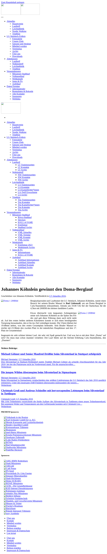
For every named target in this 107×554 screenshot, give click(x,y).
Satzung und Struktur (21, 44)
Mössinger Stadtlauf (21, 74)
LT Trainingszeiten (26, 165)
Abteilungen (12, 59)
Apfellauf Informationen (28, 260)
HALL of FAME (25, 222)
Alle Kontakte (18, 94)
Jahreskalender (18, 89)
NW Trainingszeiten (27, 175)
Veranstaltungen (14, 71)
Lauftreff (16, 26)
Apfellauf (16, 84)
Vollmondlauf (18, 76)
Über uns (16, 54)
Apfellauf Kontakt (26, 265)
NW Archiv (23, 180)
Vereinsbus (17, 49)
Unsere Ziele (18, 41)
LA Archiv (22, 195)
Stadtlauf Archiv (25, 227)
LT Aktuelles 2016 (57, 296)
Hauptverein (17, 24)
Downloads (17, 56)
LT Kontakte (23, 167)
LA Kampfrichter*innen (28, 190)
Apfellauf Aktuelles (26, 262)
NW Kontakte (24, 177)
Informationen (24, 252)
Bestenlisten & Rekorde (22, 91)
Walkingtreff (17, 64)
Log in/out (11, 533)
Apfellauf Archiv (25, 267)
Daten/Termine (13, 86)
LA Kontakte (23, 187)
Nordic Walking (19, 31)
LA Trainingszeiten (26, 185)
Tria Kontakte (24, 202)
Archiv (15, 51)
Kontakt (10, 521)
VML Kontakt (24, 237)
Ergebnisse (22, 225)
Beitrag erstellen (14, 528)
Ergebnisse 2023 (25, 245)
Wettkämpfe (17, 79)
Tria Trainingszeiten (26, 200)
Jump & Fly (17, 81)
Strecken (21, 220)
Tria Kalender (24, 207)
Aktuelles (11, 21)
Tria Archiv (23, 210)
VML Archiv (23, 240)
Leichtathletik (18, 29)
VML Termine (24, 235)
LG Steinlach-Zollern (16, 36)
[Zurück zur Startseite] (20, 14)
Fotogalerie (17, 39)
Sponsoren (17, 96)
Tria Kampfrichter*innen (29, 205)
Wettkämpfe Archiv (26, 247)
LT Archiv (22, 170)
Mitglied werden (19, 46)
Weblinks (16, 99)
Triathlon (16, 34)
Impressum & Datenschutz (18, 531)
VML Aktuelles (24, 232)
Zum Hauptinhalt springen (12, 2)
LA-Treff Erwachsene (27, 192)
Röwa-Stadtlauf (25, 217)
